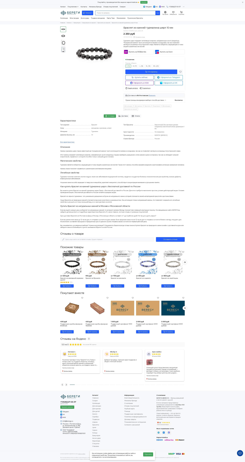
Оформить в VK (170, 83)
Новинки (95, 398)
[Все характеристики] (67, 142)
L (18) (141, 66)
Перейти (144, 2)
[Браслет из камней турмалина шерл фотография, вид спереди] (94, 53)
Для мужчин (138, 106)
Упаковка (95, 446)
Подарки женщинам (98, 18)
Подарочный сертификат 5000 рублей (172, 325)
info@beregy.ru (68, 421)
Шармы (95, 422)
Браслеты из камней (104, 22)
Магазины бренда (95, 7)
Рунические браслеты (135, 18)
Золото (94, 414)
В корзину (152, 72)
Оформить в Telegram (170, 77)
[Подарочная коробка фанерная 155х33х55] (97, 308)
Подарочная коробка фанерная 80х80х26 (71, 325)
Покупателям (72, 7)
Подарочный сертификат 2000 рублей (147, 325)
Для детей (96, 411)
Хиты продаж (74, 18)
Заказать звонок (67, 407)
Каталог (63, 7)
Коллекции (64, 18)
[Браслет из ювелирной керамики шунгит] (72, 262)
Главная (62, 22)
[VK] (164, 432)
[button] (68, 54)
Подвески (95, 419)
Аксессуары (85, 18)
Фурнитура (96, 441)
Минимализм (121, 18)
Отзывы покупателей (110, 7)
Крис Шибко (156, 352)
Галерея (122, 7)
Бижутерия (77, 22)
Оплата (137, 116)
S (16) (128, 66)
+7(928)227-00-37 (175, 7)
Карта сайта (81, 454)
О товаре (111, 116)
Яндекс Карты (68, 371)
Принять (148, 454)
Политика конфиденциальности (135, 417)
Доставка (124, 116)
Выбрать (68, 286)
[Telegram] (158, 432)
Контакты (84, 7)
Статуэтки (95, 443)
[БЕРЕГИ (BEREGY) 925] (70, 13)
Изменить (152, 95)
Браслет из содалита (143, 278)
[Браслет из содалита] (147, 262)
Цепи (94, 427)
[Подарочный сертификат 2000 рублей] (147, 308)
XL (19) (148, 66)
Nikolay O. (113, 352)
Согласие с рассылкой (132, 425)
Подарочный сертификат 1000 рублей (121, 325)
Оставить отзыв (170, 239)
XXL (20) (156, 66)
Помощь (127, 411)
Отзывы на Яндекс (73, 338)
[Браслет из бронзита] (97, 262)
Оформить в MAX (141, 83)
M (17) (135, 66)
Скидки (95, 400)
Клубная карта (129, 409)
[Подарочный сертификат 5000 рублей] (173, 308)
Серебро (95, 417)
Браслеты (148, 106)
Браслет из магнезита (118, 278)
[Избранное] (180, 72)
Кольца (94, 433)
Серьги (94, 430)
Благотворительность (131, 398)
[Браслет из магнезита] (122, 262)
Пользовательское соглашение (135, 422)
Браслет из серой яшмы (169, 278)
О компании (128, 403)
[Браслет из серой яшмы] (173, 262)
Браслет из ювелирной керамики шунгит (71, 279)
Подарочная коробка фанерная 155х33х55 (97, 325)
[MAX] (169, 432)
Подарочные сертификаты (133, 414)
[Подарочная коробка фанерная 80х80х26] (72, 308)
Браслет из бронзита (93, 278)
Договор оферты (130, 419)
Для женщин (128, 106)
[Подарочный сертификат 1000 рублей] (122, 308)
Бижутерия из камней (89, 22)
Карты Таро (111, 18)
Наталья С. (72, 352)
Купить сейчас (141, 77)
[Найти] (157, 13)
